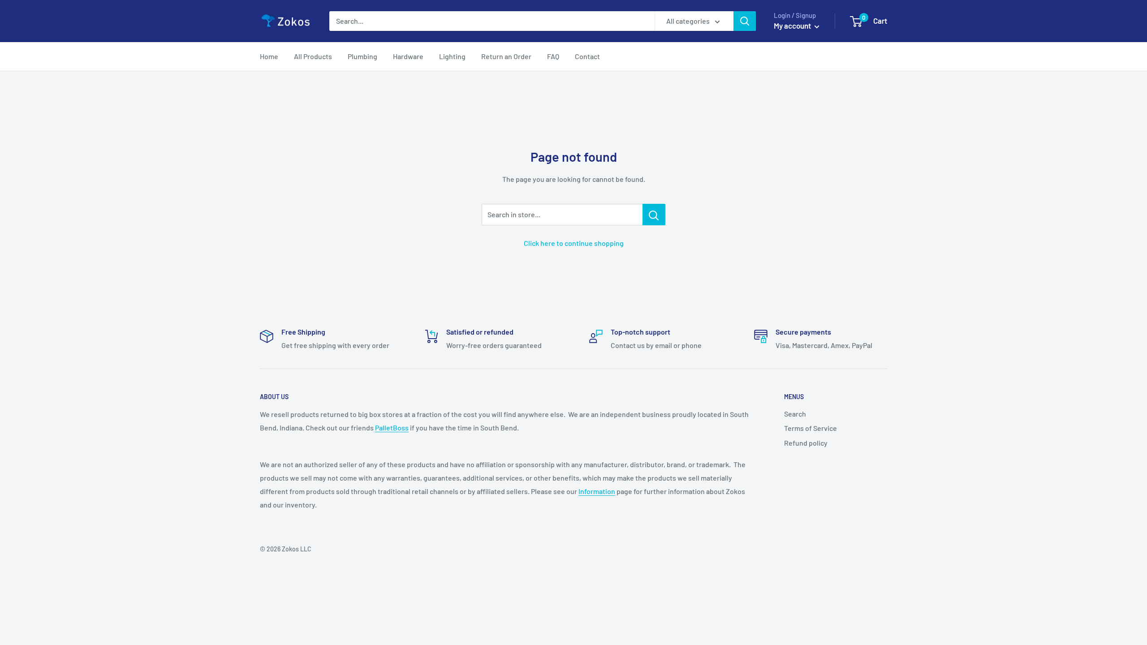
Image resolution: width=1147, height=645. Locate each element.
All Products (313, 56)
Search (795, 413)
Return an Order (506, 56)
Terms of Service (810, 428)
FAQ (553, 56)
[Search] (744, 21)
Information (596, 491)
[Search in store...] (653, 214)
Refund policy (806, 443)
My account (793, 25)
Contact (587, 56)
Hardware (408, 56)
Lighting (452, 56)
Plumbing (362, 56)
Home (269, 56)
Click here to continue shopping (574, 243)
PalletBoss (392, 427)
